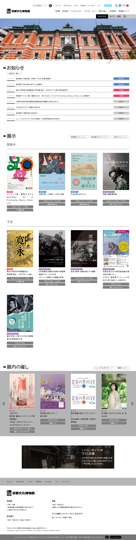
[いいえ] (133, 537)
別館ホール (122, 368)
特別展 (9, 501)
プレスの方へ (91, 5)
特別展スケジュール (79, 137)
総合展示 (10, 516)
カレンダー (59, 5)
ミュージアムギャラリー (104, 368)
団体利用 (83, 5)
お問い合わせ (68, 5)
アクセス (76, 5)
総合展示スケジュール (100, 137)
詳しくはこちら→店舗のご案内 (62, 517)
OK (107, 537)
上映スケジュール (120, 137)
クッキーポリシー (115, 537)
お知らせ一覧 (14, 73)
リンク (99, 5)
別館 (53, 501)
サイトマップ (65, 481)
